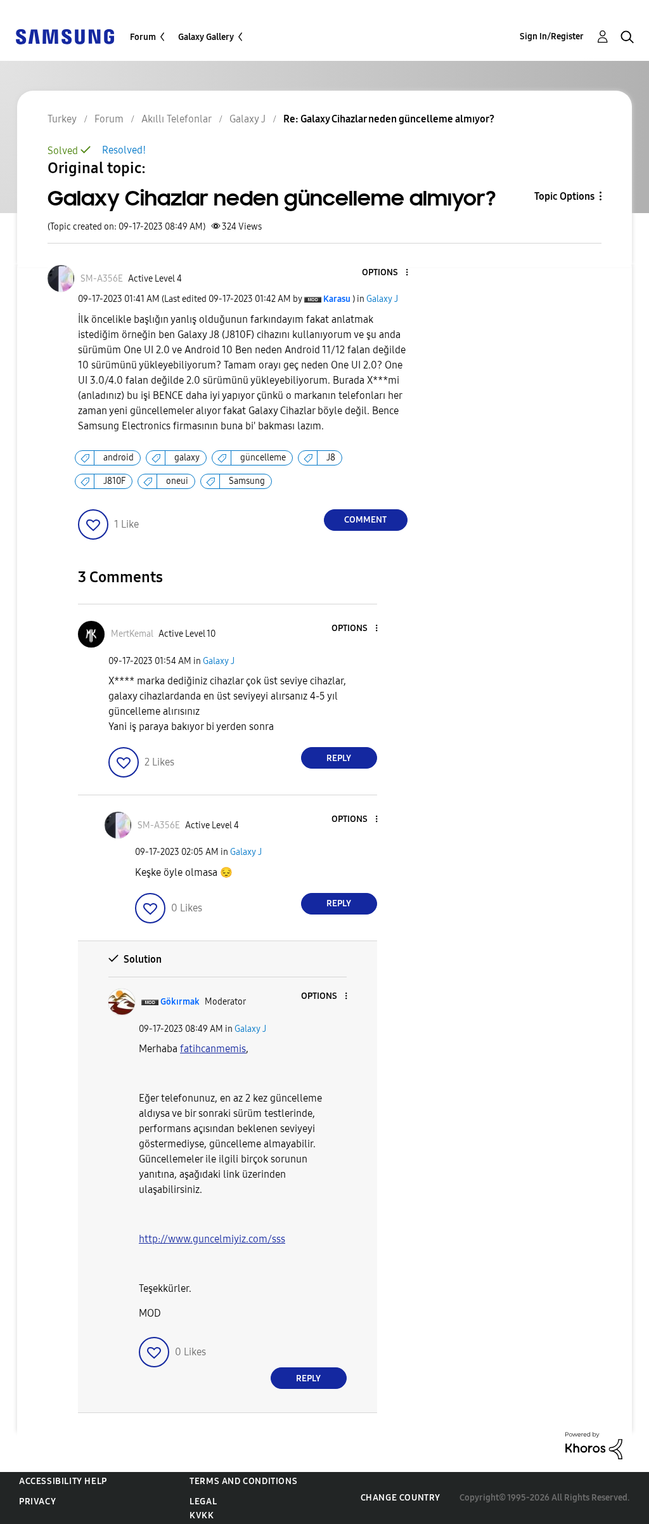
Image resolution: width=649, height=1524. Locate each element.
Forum (143, 37)
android (118, 457)
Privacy (37, 1501)
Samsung (247, 481)
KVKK (202, 1515)
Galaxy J (382, 299)
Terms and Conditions (243, 1481)
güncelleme (263, 457)
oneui (177, 481)
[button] (385, 273)
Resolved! (124, 150)
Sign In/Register (552, 36)
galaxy (187, 457)
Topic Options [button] (564, 196)
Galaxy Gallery (206, 37)
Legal (203, 1501)
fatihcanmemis (213, 1049)
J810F (114, 481)
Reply (338, 758)
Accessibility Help (63, 1481)
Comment (365, 519)
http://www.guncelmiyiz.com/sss (212, 1239)
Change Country (400, 1497)
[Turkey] (64, 36)
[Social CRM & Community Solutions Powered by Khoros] (593, 1445)
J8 (330, 457)
